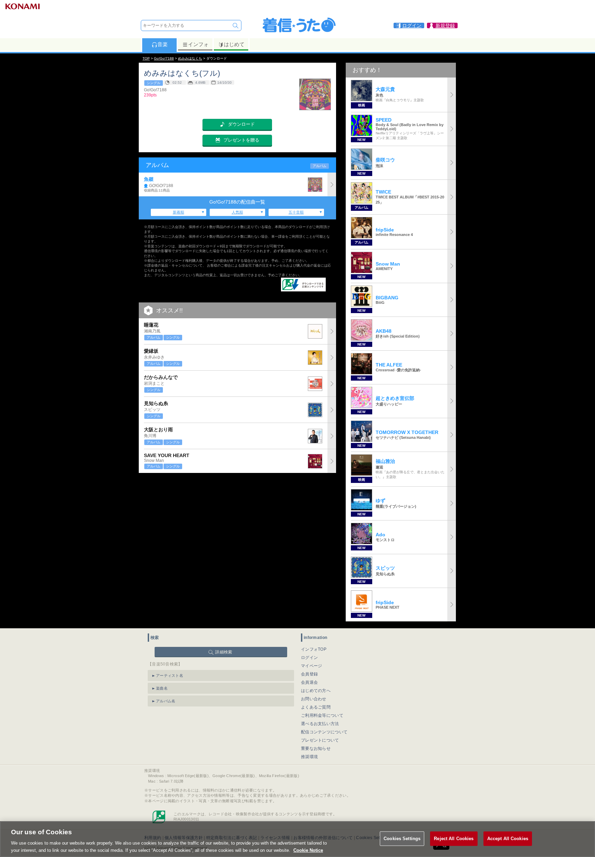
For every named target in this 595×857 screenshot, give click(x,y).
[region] (297, 839)
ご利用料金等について (322, 715)
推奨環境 (309, 756)
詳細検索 (223, 652)
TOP (146, 58)
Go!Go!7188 (164, 58)
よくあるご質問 (316, 707)
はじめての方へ (316, 690)
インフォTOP (313, 649)
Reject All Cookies (453, 838)
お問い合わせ (313, 698)
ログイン (309, 657)
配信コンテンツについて (324, 732)
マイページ (311, 665)
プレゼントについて (320, 740)
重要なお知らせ (316, 748)
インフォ (198, 44)
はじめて (234, 44)
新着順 (178, 212)
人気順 (237, 212)
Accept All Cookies (507, 838)
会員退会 (309, 682)
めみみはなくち (190, 58)
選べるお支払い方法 (320, 723)
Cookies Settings (402, 838)
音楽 (162, 44)
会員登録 (309, 674)
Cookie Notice (308, 850)
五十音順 (296, 212)
